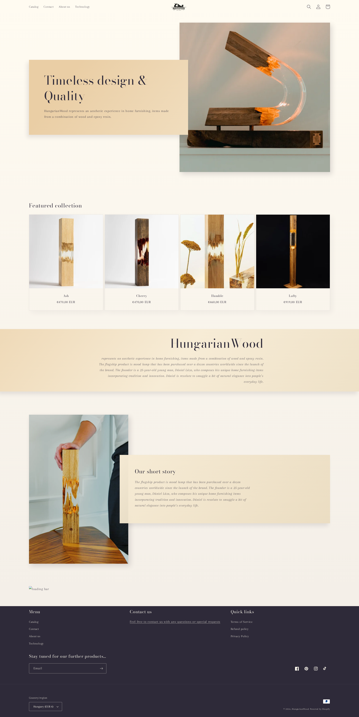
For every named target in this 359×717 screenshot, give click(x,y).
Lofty (293, 296)
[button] (309, 7)
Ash (66, 296)
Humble (217, 296)
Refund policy (240, 629)
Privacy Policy (240, 636)
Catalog (34, 622)
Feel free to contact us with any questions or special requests (175, 622)
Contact (34, 629)
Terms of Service (242, 622)
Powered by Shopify (320, 709)
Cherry (141, 296)
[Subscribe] (101, 668)
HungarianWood (300, 709)
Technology (36, 643)
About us (34, 636)
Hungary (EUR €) (43, 706)
